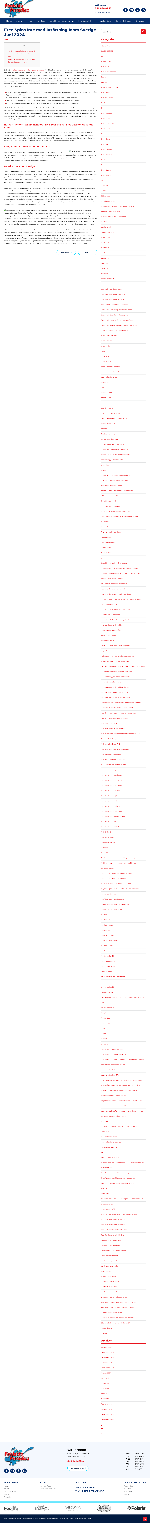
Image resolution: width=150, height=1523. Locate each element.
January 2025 (106, 1347)
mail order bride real (109, 801)
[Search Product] (143, 31)
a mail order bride (108, 201)
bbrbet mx (105, 284)
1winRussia (105, 103)
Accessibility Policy (85, 1518)
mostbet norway (107, 935)
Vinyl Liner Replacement (89, 1491)
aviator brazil (106, 227)
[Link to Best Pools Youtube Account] (102, 1428)
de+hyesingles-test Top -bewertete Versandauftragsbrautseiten (114, 483)
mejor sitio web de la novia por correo (116, 883)
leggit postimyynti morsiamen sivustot (115, 677)
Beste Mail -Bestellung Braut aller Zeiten (116, 310)
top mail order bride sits (110, 1245)
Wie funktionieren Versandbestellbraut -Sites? (118, 1302)
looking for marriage (109, 723)
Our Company (12, 1483)
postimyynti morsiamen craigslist (113, 1054)
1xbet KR (104, 144)
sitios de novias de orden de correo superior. (118, 1183)
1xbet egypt (105, 128)
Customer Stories (10, 1491)
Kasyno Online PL (108, 640)
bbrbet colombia (107, 278)
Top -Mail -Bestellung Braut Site (113, 1219)
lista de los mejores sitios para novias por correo (119, 713)
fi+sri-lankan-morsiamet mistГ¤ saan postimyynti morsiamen (119, 519)
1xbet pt (104, 159)
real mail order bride (109, 1137)
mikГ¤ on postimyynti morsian (112, 899)
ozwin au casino (107, 992)
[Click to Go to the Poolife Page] (11, 1508)
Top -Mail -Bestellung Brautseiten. (114, 1224)
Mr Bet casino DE (107, 956)
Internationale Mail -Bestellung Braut (115, 620)
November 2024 (107, 1357)
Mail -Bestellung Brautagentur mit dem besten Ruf (120, 733)
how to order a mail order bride (113, 589)
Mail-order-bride (107, 837)
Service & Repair (85, 1488)
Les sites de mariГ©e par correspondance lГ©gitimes (121, 702)
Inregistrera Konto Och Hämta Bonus (22, 59)
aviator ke (105, 247)
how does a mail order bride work (114, 583)
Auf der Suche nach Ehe (110, 211)
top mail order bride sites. (111, 1240)
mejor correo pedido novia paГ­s (113, 878)
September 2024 (107, 1368)
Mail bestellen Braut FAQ (110, 744)
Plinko (103, 1033)
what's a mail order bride (110, 1292)
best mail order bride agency (112, 289)
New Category (106, 971)
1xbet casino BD (107, 118)
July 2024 (105, 1378)
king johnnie (105, 651)
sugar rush (105, 1193)
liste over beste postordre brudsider (115, 718)
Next (87, 252)
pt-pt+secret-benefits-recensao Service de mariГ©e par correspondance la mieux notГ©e (122, 1113)
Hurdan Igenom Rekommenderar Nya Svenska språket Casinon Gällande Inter (22, 54)
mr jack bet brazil (108, 961)
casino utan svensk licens (110, 413)
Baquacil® (128, 1491)
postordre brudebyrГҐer (110, 1075)
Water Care (128, 1486)
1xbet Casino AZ (107, 113)
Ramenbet (105, 1131)
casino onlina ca (107, 397)
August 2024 (106, 1373)
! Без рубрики (106, 46)
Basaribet (104, 273)
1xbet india (105, 134)
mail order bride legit (109, 795)
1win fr (103, 77)
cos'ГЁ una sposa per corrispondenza (115, 454)
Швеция (104, 1333)
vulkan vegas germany (109, 1276)
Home (6, 1486)
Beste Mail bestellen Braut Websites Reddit (117, 320)
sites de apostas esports (110, 1157)
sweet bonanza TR (108, 1209)
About (6, 1489)
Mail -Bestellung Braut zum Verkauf (114, 728)
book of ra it (106, 361)
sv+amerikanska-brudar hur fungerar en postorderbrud (122, 1199)
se (102, 1152)
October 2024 (106, 1362)
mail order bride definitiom (111, 785)
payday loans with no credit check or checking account (122, 997)
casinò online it (107, 408)
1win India (104, 82)
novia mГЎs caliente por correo (113, 976)
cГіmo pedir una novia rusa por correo (116, 475)
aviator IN (105, 242)
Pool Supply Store (135, 1483)
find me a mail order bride (111, 532)
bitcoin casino (106, 341)
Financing (8, 1497)
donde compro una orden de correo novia (117, 490)
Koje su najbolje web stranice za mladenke (117, 656)
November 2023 (107, 1419)
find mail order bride (109, 527)
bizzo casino (106, 346)
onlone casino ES (107, 987)
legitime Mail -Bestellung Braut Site (114, 692)
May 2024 (105, 1388)
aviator (104, 222)
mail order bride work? (110, 827)
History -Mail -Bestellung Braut (112, 578)
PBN (102, 1002)
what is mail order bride (110, 1286)
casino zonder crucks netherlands (114, 418)
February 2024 (107, 1404)
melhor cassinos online (109, 894)
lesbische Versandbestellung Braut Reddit (117, 708)
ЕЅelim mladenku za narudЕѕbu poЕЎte (116, 1323)
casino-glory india (108, 423)
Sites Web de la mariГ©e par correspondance (118, 1173)
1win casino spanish (108, 72)
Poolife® (127, 1489)
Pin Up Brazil (106, 1018)
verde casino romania (109, 1266)
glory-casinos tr (107, 552)
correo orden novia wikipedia (112, 444)
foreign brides (106, 537)
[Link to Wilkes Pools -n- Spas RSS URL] (143, 10)
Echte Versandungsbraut (110, 506)
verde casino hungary (109, 1255)
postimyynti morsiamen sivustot (113, 1064)
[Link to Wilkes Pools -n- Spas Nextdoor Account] (131, 10)
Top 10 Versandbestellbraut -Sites (114, 1230)
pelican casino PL (107, 1008)
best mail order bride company (113, 294)
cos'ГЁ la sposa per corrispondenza (114, 449)
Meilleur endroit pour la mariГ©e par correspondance (121, 858)
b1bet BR (104, 263)
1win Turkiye (105, 92)
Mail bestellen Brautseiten (111, 754)
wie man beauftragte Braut (111, 1312)
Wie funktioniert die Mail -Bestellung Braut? (118, 1307)
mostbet (104, 914)
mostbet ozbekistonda (109, 940)
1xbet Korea (105, 139)
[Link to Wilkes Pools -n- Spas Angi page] (137, 10)
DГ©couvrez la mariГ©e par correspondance (118, 496)
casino (103, 387)
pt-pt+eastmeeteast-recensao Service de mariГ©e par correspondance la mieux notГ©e (121, 1103)
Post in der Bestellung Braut (112, 1049)
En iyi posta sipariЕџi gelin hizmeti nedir (116, 511)
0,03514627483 (107, 51)
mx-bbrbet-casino (108, 966)
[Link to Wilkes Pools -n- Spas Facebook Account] (125, 10)
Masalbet (104, 847)
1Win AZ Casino (107, 61)
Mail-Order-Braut (107, 832)
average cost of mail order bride (113, 216)
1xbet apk (104, 108)
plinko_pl (104, 1044)
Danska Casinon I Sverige (17, 62)
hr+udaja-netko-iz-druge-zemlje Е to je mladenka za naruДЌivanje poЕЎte (121, 602)
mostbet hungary (107, 925)
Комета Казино (106, 1328)
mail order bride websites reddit (113, 816)
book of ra (105, 356)
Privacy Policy (73, 1518)
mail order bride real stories (111, 811)
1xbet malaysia (106, 149)
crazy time (105, 465)
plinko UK (105, 1039)
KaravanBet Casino (108, 635)
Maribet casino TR (108, 842)
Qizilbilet (104, 1121)
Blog (103, 351)
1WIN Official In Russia (109, 87)
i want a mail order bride (110, 614)
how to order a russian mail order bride (116, 594)
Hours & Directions (103, 12)
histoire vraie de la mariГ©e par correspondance (119, 568)
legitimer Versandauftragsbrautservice (115, 697)
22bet (103, 180)
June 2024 (105, 1383)
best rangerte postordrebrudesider (114, 304)
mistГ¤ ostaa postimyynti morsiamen (115, 904)
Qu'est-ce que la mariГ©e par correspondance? (119, 1126)
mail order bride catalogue (111, 775)
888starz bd (105, 196)
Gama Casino (106, 547)
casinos (104, 428)
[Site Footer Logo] (19, 1456)
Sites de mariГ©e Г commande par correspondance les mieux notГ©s (122, 1165)
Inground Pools (45, 1486)
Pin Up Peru (105, 1023)
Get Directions (77, 1468)
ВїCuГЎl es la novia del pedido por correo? (117, 1317)
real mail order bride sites (111, 1142)
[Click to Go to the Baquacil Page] (42, 1508)
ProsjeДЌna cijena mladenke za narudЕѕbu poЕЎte (120, 1085)
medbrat (104, 852)
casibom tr (105, 382)
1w (102, 56)
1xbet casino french (108, 123)
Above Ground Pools (47, 1489)
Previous (65, 252)
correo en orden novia (109, 439)
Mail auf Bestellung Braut (110, 739)
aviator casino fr (107, 237)
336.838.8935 (103, 8)
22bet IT (104, 191)
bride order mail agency (110, 366)
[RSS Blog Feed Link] (101, 1434)
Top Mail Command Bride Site (112, 1235)
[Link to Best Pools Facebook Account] (101, 1425)
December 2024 (107, 1352)
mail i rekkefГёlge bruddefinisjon (113, 764)
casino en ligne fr (107, 392)
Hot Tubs (80, 1483)
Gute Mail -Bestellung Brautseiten (114, 563)
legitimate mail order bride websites (115, 687)
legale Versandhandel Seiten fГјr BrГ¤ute (116, 671)
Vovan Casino (106, 1271)
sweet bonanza (107, 1204)
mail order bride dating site (111, 780)
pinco (103, 1028)
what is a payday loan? (110, 1281)
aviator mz (105, 253)
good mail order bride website (112, 558)
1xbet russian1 (106, 175)
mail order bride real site (110, 806)
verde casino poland (109, 1261)
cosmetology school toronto (112, 460)
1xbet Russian (106, 170)
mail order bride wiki (109, 821)
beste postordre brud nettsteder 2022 (115, 330)
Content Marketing (108, 434)
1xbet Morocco (106, 154)
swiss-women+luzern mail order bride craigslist (119, 1214)
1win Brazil (105, 66)
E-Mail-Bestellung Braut (110, 501)
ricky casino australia (109, 1147)
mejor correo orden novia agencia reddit (116, 873)
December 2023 (107, 1414)
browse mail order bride (110, 372)
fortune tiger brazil (108, 542)
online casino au (107, 982)
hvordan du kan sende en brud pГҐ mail (116, 609)
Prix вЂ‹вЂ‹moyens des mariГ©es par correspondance (122, 1080)
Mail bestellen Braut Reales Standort (115, 749)
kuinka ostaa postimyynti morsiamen (115, 661)
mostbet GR (105, 920)
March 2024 (105, 1399)
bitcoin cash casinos (109, 335)
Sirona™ (127, 1494)
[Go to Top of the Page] (145, 1519)
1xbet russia (105, 165)
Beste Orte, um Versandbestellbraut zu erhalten (119, 325)
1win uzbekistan (107, 97)
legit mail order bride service (112, 682)
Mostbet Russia (107, 945)
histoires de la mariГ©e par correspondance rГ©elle (120, 573)
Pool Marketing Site (61, 1518)
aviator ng (105, 258)
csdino (103, 470)
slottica (104, 1188)
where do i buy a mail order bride (114, 1297)
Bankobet (105, 268)
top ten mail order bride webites (113, 1250)
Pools (43, 1483)
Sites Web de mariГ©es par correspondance (118, 1178)
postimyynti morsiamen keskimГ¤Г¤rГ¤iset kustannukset (122, 1059)
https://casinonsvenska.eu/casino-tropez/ (28, 70)
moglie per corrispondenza (111, 909)
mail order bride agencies (111, 770)
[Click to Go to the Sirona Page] (73, 1508)
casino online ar (107, 403)
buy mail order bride (109, 377)
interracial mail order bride (111, 625)
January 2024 (106, 1409)
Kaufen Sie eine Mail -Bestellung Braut (115, 645)
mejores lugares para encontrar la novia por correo (120, 889)
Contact (7, 1494)
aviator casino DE (108, 232)
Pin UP (103, 1013)
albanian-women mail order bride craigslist (117, 206)
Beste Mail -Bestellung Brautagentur (115, 315)
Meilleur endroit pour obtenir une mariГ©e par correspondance (118, 865)
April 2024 (105, 1393)
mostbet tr (105, 951)
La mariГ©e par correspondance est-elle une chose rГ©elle (123, 666)
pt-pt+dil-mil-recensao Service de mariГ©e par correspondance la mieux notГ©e (119, 1093)
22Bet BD (104, 185)
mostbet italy (106, 930)
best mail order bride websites (112, 299)
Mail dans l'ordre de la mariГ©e (113, 759)
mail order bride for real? (110, 790)
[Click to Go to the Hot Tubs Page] (104, 1508)
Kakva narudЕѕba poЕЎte (111, 630)
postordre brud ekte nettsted (112, 1070)
